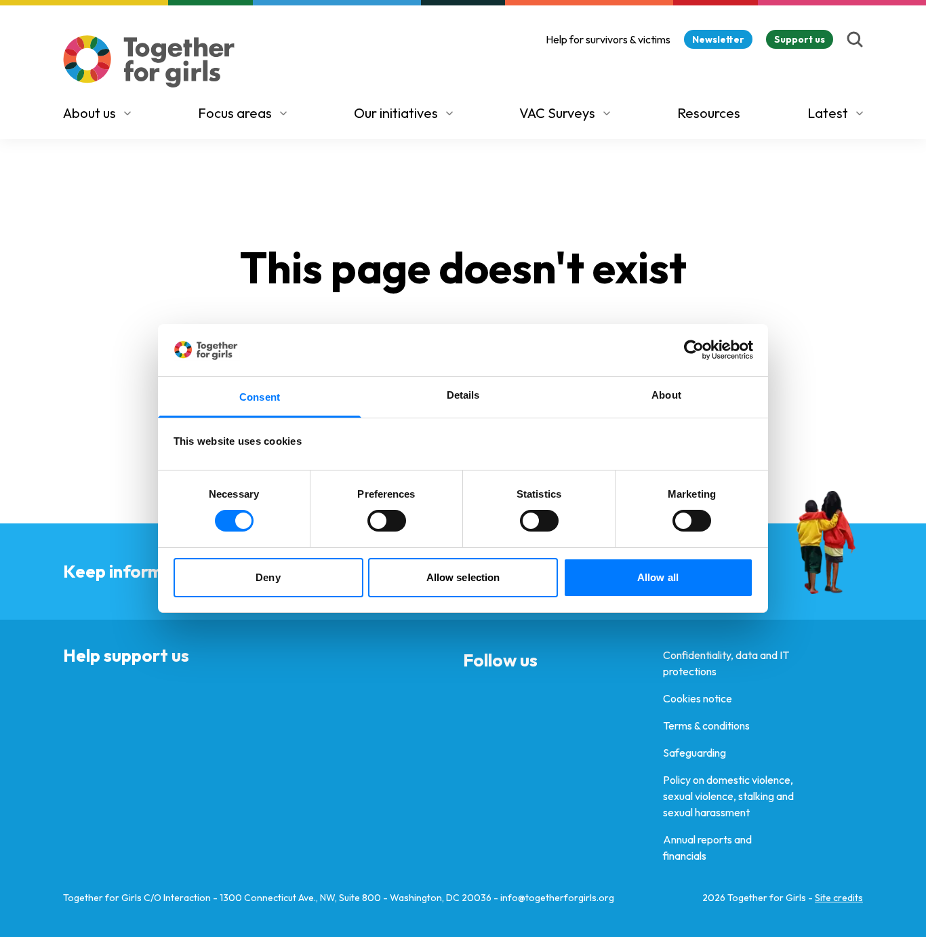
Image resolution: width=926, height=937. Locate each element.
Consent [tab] (259, 397)
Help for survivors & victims (608, 39)
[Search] (855, 39)
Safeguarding (694, 752)
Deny (268, 577)
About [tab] (666, 395)
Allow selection (463, 577)
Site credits (839, 898)
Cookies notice (697, 698)
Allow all (658, 577)
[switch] (386, 521)
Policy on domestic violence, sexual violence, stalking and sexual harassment (728, 796)
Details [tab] (463, 395)
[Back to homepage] (149, 61)
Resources (708, 112)
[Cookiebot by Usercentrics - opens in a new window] (694, 350)
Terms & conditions (706, 725)
